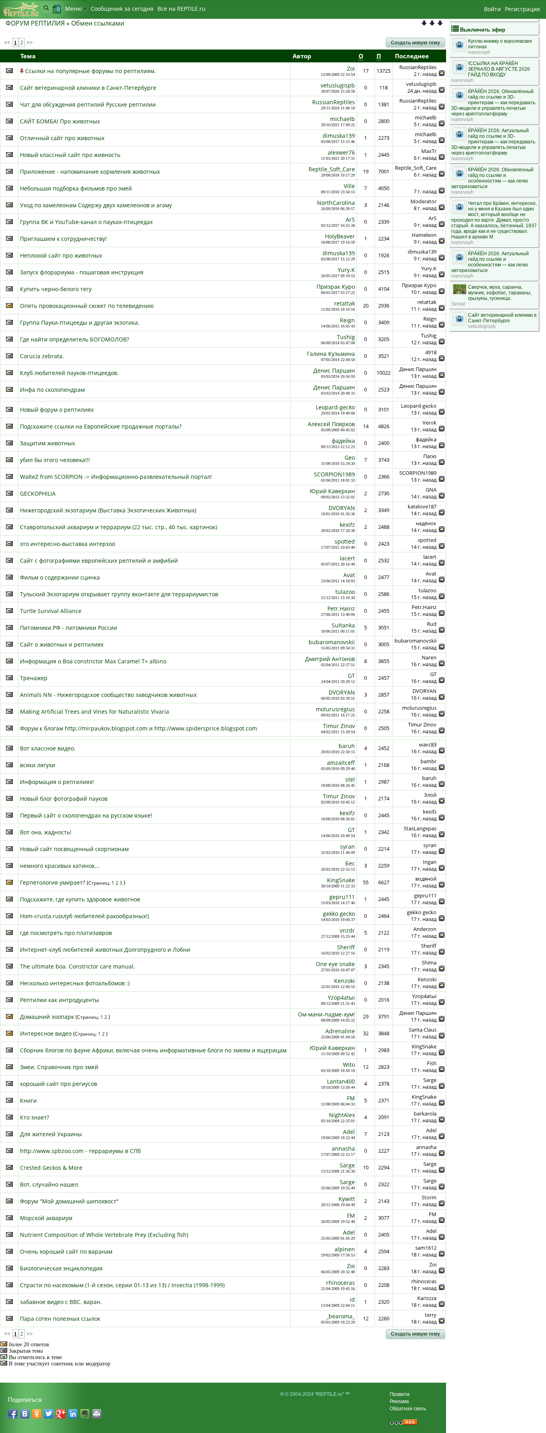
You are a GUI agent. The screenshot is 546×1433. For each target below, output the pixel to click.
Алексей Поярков (331, 424)
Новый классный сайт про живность (70, 155)
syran (347, 846)
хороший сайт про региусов (58, 1084)
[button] (415, 43)
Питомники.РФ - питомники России (68, 627)
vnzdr (347, 930)
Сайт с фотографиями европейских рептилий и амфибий (99, 560)
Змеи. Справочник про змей (59, 1067)
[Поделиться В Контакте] (25, 1414)
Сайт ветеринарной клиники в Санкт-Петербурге (88, 87)
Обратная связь (408, 1408)
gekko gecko (339, 913)
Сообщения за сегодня (122, 8)
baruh (347, 746)
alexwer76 (341, 152)
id (352, 1299)
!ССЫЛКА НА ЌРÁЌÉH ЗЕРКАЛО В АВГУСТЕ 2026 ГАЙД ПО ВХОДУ (499, 69)
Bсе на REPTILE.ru (181, 8)
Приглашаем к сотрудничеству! (63, 238)
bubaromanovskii (332, 642)
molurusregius (335, 709)
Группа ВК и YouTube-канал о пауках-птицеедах (86, 222)
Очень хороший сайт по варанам (66, 1251)
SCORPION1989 (334, 474)
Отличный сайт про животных (62, 138)
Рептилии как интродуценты (59, 1000)
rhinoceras (340, 1282)
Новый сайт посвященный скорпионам (74, 849)
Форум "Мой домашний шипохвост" (69, 1201)
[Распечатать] (97, 1414)
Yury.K (346, 270)
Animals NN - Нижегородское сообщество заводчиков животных (108, 695)
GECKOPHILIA (38, 493)
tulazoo (345, 591)
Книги (28, 1100)
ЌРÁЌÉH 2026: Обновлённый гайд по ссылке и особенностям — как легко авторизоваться (492, 178)
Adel (349, 1131)
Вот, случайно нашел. (50, 1184)
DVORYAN (342, 508)
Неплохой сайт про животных (61, 255)
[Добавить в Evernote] (85, 1414)
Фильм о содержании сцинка (60, 577)
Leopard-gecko (335, 407)
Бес (350, 863)
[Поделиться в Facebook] (13, 1414)
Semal (458, 304)
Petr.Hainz (341, 608)
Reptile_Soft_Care (332, 169)
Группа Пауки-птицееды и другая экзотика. (79, 322)
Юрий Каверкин (332, 491)
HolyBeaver (340, 236)
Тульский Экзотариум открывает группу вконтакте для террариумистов (119, 594)
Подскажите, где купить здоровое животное (80, 899)
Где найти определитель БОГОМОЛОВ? (74, 339)
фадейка (343, 441)
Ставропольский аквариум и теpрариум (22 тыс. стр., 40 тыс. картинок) (118, 527)
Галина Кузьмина (331, 353)
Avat (349, 575)
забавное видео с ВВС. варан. (61, 1302)
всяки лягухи (37, 765)
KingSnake (341, 880)
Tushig (346, 337)
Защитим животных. (48, 443)
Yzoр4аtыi (341, 997)
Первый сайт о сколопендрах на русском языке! (86, 815)
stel (350, 779)
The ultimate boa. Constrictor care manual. (77, 966)
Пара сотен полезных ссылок (60, 1318)
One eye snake (335, 964)
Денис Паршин (334, 370)
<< (8, 43)
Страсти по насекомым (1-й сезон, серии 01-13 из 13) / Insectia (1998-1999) (122, 1285)
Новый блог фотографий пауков (64, 798)
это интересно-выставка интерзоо (67, 544)
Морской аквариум (46, 1218)
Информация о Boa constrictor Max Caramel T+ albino (93, 661)
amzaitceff (341, 762)
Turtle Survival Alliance (51, 611)
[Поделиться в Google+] (61, 1414)
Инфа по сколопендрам (52, 389)
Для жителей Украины (51, 1134)
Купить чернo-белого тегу (56, 289)
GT (351, 675)
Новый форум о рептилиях (57, 409)
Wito (349, 1064)
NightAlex (342, 1115)
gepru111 (342, 897)
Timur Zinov (339, 726)
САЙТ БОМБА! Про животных (60, 121)
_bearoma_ (340, 1316)
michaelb (342, 119)
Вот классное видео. (48, 748)
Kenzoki (344, 980)
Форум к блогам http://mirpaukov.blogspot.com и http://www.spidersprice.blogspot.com (138, 728)
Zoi (351, 68)
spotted (345, 541)
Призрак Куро (336, 286)
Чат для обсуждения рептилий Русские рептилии (88, 104)
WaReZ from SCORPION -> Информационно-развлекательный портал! (116, 476)
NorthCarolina (336, 202)
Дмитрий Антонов (330, 659)
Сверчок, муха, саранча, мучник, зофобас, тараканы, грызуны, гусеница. (500, 292)
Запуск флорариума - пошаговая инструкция (81, 272)
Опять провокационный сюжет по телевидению (87, 306)
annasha (343, 1148)
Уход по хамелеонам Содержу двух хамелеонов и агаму (96, 205)
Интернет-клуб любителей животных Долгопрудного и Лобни (105, 949)
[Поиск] (46, 7)
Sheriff (346, 947)
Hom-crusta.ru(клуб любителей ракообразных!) (84, 916)
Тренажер (34, 678)
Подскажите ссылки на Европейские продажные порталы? (100, 426)
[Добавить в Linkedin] (73, 1414)
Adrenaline (340, 1031)
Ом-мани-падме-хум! (326, 1014)
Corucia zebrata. (42, 356)
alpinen (345, 1249)
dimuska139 (339, 135)
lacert (347, 558)
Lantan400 (341, 1081)
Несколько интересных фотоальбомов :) (75, 983)
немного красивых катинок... (60, 865)
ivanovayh (479, 52)
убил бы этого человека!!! (55, 460)
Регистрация (522, 9)
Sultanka (343, 625)
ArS (350, 219)
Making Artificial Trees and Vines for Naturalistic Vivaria (94, 711)
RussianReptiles (333, 102)
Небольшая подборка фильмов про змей (76, 188)
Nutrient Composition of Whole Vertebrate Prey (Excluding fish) (104, 1234)
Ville (349, 186)
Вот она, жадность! (46, 832)
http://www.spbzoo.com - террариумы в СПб (80, 1151)
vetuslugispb (338, 85)
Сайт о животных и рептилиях (62, 644)
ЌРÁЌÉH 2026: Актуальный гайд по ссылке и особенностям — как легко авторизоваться (490, 262)
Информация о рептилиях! (57, 782)
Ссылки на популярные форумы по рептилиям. (90, 71)
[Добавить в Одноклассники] (37, 1414)
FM (351, 1098)
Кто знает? (34, 1117)
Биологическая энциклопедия (61, 1268)
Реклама (399, 1401)
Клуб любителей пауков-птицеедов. (69, 373)
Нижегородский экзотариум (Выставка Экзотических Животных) (108, 510)
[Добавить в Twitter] (49, 1414)
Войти (492, 9)
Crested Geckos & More (51, 1167)
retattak (344, 303)
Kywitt (347, 1199)
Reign (347, 320)
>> (29, 43)
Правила (400, 1394)
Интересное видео (46, 1033)
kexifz (347, 524)
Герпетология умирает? (52, 882)
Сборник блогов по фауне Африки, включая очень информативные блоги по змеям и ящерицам (153, 1050)
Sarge (347, 1165)
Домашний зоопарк (47, 1016)
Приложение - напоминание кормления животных (90, 171)
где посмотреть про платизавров (66, 933)
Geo (350, 457)
